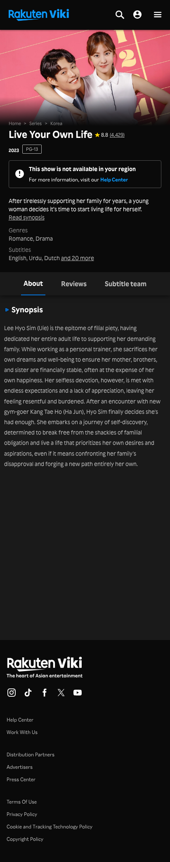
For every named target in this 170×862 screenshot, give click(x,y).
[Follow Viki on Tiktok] (28, 695)
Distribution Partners (30, 754)
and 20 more (77, 258)
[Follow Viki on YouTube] (78, 695)
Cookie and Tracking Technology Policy (49, 826)
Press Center (21, 779)
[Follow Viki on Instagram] (12, 695)
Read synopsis (27, 217)
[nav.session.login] (137, 14)
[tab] (33, 283)
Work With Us (22, 732)
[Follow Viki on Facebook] (45, 695)
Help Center (114, 179)
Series (35, 123)
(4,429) (117, 135)
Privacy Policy (22, 814)
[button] (157, 15)
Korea (56, 123)
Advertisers (20, 767)
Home (15, 123)
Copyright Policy (25, 839)
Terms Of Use (22, 802)
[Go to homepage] (39, 14)
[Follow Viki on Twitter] (61, 695)
